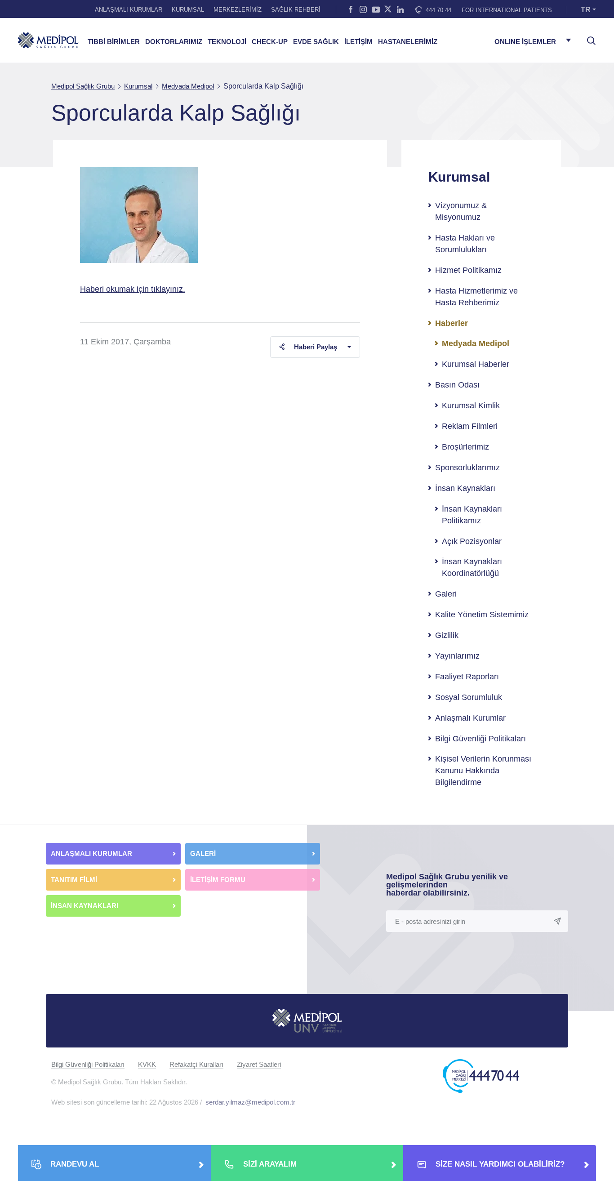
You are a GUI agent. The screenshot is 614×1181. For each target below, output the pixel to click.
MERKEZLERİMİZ (238, 9)
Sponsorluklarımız (467, 467)
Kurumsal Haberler (475, 364)
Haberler (451, 323)
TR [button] (586, 9)
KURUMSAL (188, 9)
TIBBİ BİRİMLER (114, 41)
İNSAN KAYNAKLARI (85, 905)
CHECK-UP (270, 41)
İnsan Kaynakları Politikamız (472, 514)
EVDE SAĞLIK (316, 41)
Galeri (446, 593)
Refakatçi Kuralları (196, 1064)
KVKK (147, 1064)
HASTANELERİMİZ (407, 41)
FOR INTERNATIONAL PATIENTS (507, 10)
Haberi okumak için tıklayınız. (132, 289)
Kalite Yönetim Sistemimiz (482, 614)
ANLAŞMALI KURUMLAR (128, 9)
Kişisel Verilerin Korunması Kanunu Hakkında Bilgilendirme (483, 770)
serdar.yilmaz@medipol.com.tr (250, 1102)
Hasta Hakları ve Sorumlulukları (465, 243)
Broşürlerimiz (465, 446)
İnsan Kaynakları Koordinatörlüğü (472, 567)
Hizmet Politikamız (468, 270)
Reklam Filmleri (470, 426)
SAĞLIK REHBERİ (295, 9)
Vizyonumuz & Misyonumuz (461, 211)
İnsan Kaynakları (465, 488)
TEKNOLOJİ (227, 41)
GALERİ (203, 853)
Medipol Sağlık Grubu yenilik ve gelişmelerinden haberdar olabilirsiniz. (447, 885)
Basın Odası (457, 384)
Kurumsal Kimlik (471, 405)
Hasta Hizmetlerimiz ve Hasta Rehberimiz (476, 296)
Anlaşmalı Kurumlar (470, 717)
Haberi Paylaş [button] (315, 347)
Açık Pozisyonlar (472, 541)
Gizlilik (446, 635)
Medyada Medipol (475, 343)
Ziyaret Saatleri (259, 1064)
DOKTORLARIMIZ (173, 41)
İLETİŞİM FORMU (217, 879)
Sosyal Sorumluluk (468, 697)
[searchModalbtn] (587, 37)
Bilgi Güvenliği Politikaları (480, 738)
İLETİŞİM (358, 41)
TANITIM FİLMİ (74, 879)
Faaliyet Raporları (467, 676)
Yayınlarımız (457, 655)
